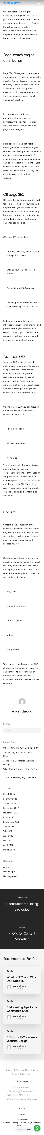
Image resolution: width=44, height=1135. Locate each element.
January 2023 (9, 803)
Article (6, 867)
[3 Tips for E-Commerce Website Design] (22, 1040)
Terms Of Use (22, 1070)
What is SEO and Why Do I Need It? (20, 748)
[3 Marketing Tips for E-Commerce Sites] (22, 1010)
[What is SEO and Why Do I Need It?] (22, 980)
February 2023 (10, 799)
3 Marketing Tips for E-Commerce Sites (19, 754)
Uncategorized (10, 876)
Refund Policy (26, 1074)
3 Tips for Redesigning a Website (19, 777)
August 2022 (9, 826)
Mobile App (9, 872)
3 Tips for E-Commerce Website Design (18, 763)
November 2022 (11, 813)
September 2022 (11, 822)
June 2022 (8, 836)
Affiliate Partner (22, 1120)
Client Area (22, 1114)
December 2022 (11, 808)
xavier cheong (22, 711)
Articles (9, 1070)
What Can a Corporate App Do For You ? (20, 771)
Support (22, 1109)
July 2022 (7, 831)
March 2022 (9, 850)
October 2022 (10, 817)
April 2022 (8, 845)
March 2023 (9, 794)
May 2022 (8, 840)
